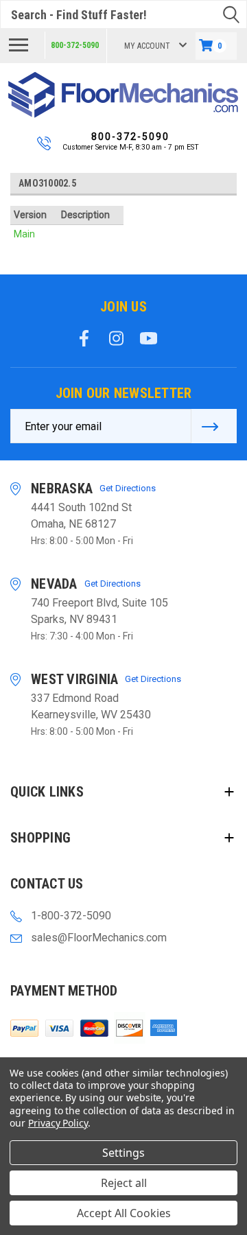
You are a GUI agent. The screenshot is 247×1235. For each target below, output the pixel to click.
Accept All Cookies (124, 1213)
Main (24, 233)
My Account (147, 46)
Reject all (124, 1182)
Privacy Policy (58, 1122)
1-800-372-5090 (71, 915)
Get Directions (127, 488)
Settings (123, 1152)
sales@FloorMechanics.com (99, 937)
